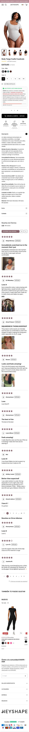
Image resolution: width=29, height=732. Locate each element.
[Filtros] (22, 231)
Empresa (4, 695)
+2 (13, 643)
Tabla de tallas (10, 84)
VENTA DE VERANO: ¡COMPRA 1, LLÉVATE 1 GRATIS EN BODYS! (14, 1)
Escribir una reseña (9, 231)
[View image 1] (4, 52)
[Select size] (20, 633)
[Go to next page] (24, 513)
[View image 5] (26, 52)
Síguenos (4, 701)
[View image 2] (9, 52)
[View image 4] (20, 52)
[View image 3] (15, 52)
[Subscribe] (25, 676)
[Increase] (18, 110)
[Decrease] (12, 110)
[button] (8, 263)
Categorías (5, 689)
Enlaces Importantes (8, 683)
